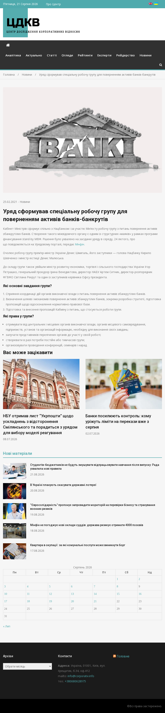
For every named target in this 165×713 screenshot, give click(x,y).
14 (95, 593)
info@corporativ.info (81, 676)
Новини (146, 55)
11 (28, 593)
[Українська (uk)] (156, 4)
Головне (123, 656)
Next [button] (159, 401)
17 (5, 601)
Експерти (104, 55)
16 (140, 593)
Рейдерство (125, 55)
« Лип (6, 626)
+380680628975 (75, 681)
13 (72, 593)
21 (95, 601)
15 (118, 593)
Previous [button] (5, 401)
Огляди (67, 55)
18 (28, 601)
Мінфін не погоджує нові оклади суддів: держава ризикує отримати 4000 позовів (86, 525)
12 (50, 593)
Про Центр (53, 4)
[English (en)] (150, 4)
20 (72, 601)
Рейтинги (85, 55)
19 (50, 601)
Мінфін (79, 244)
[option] (41, 400)
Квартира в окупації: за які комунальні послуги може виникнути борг (77, 545)
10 (5, 593)
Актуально (34, 55)
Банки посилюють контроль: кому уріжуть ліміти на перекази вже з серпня (118, 421)
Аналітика (13, 55)
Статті (52, 55)
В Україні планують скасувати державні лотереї (63, 485)
